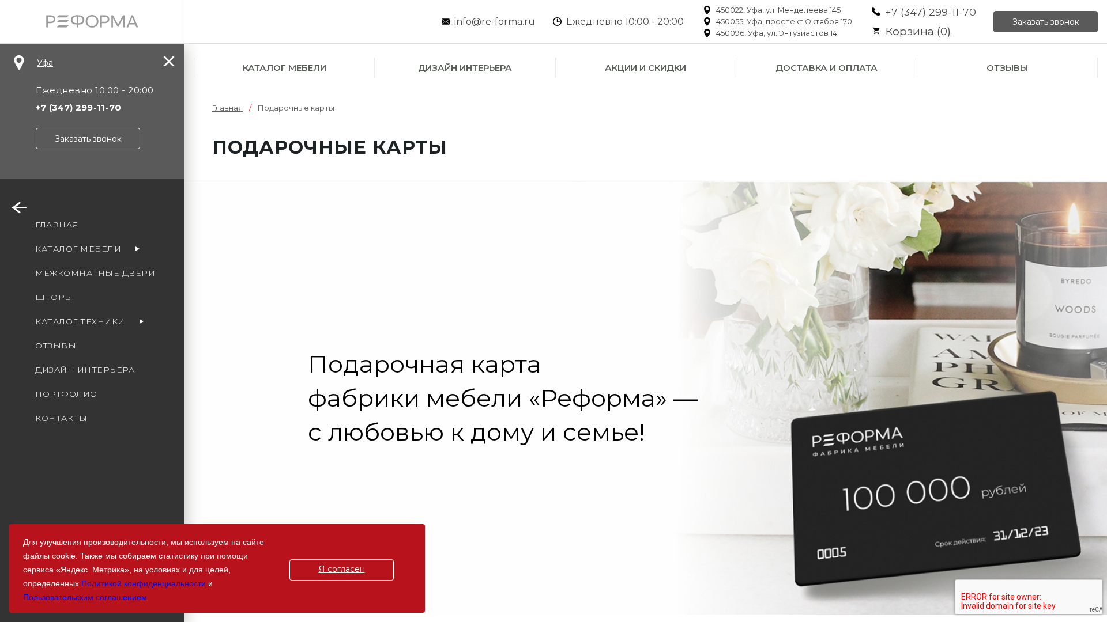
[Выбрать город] (19, 62)
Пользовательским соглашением (85, 597)
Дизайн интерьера (465, 67)
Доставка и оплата (826, 67)
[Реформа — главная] (92, 21)
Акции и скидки (645, 67)
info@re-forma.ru (494, 21)
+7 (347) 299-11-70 (930, 12)
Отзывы (1007, 67)
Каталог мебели (284, 67)
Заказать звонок (1045, 22)
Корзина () (918, 31)
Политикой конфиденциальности (143, 583)
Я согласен (342, 569)
